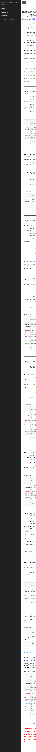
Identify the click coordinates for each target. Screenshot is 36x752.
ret (33, 235)
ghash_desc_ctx (29, 526)
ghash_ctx (32, 58)
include (27, 40)
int (30, 91)
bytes (28, 81)
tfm (28, 156)
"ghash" (27, 531)
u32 (25, 81)
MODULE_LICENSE (29, 664)
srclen (32, 299)
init (31, 518)
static (26, 91)
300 (26, 538)
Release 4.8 (4, 12)
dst (33, 452)
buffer (28, 78)
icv (27, 71)
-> (34, 101)
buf (33, 233)
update (32, 520)
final (32, 521)
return (32, 111)
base (31, 528)
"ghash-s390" (29, 535)
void (30, 616)
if (30, 168)
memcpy (32, 106)
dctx (33, 238)
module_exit (28, 657)
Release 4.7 (4, 15)
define (26, 50)
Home (3, 8)
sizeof (27, 548)
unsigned (27, 225)
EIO (25, 271)
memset (32, 104)
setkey (32, 523)
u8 (24, 62)
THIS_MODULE (29, 551)
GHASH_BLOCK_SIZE (29, 265)
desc (25, 93)
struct (26, 58)
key (27, 62)
